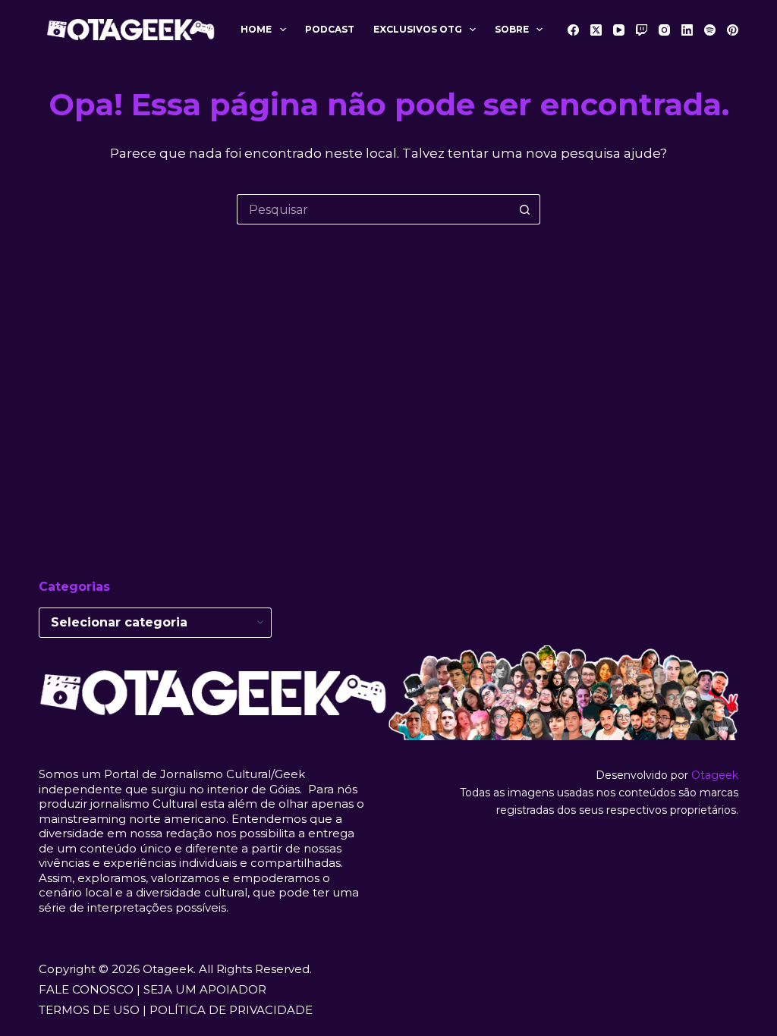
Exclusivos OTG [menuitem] (417, 29)
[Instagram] (664, 30)
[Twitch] (641, 30)
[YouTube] (618, 30)
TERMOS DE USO (89, 1010)
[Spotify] (710, 30)
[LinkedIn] (687, 30)
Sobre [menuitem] (512, 29)
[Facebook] (573, 30)
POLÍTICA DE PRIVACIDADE (231, 1010)
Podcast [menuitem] (329, 29)
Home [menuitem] (256, 29)
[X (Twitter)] (596, 30)
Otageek (714, 775)
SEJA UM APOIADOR (204, 989)
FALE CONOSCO (86, 989)
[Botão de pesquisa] (525, 209)
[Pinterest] (732, 30)
